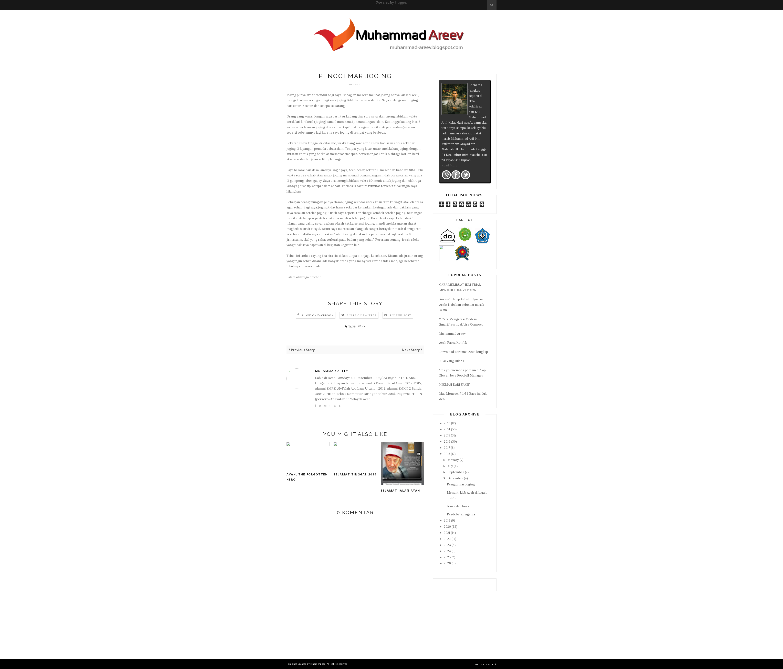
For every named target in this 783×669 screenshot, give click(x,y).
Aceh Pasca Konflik (453, 342)
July (451, 466)
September (456, 472)
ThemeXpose (318, 663)
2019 (447, 520)
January (454, 460)
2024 (448, 551)
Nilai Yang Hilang (451, 361)
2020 (448, 526)
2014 (447, 429)
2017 (447, 448)
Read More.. (450, 165)
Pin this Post (400, 315)
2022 (447, 539)
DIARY (361, 326)
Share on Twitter (362, 315)
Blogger (400, 2)
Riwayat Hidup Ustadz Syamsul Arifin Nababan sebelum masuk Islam (461, 304)
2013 (447, 423)
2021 (447, 533)
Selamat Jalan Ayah (400, 490)
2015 (447, 435)
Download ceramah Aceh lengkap (463, 352)
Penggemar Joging (461, 484)
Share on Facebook (317, 315)
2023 (448, 545)
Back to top (484, 664)
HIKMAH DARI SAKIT (454, 385)
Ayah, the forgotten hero (307, 476)
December (456, 478)
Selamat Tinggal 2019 (355, 474)
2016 (447, 441)
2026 (448, 563)
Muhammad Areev (331, 371)
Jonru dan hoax (458, 506)
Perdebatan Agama (461, 514)
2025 (447, 557)
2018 (447, 454)
